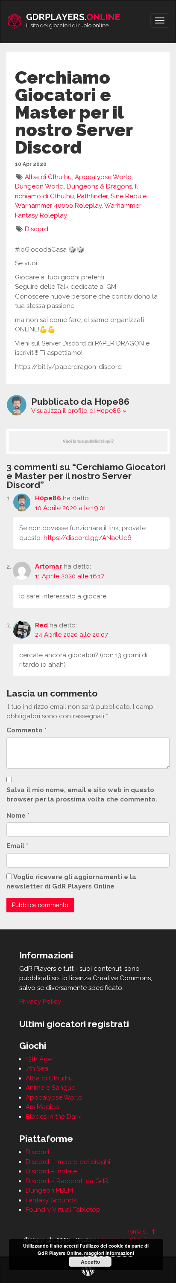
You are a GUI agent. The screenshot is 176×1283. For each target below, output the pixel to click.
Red (41, 625)
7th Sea (37, 1068)
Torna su (138, 1231)
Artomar (48, 566)
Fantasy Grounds (51, 1200)
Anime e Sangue (50, 1087)
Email (15, 846)
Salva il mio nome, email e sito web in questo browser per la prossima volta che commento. (81, 795)
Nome (16, 815)
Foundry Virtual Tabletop (63, 1209)
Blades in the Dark (53, 1116)
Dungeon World (39, 186)
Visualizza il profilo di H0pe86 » (78, 411)
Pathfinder (92, 196)
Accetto (90, 1262)
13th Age (39, 1059)
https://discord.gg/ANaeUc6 (88, 538)
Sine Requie (129, 196)
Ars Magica (42, 1107)
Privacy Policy (40, 1001)
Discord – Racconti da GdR (67, 1181)
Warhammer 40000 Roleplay (58, 205)
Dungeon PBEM (49, 1190)
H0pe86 (48, 498)
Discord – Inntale (51, 1171)
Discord (36, 229)
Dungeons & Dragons (99, 186)
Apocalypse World (103, 177)
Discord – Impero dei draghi (68, 1162)
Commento (26, 730)
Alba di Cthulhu (48, 177)
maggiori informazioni (109, 1253)
